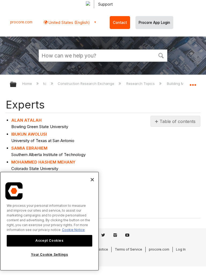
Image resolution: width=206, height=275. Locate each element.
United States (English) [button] (68, 22)
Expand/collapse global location (193, 82)
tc (45, 83)
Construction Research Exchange (86, 83)
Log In (181, 249)
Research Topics (141, 83)
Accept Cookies (49, 240)
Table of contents (178, 121)
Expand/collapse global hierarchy (16, 85)
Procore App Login (154, 22)
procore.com (21, 22)
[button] (160, 55)
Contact (120, 22)
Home (27, 83)
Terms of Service (128, 249)
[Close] (92, 180)
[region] (49, 221)
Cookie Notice (73, 230)
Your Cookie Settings (49, 254)
